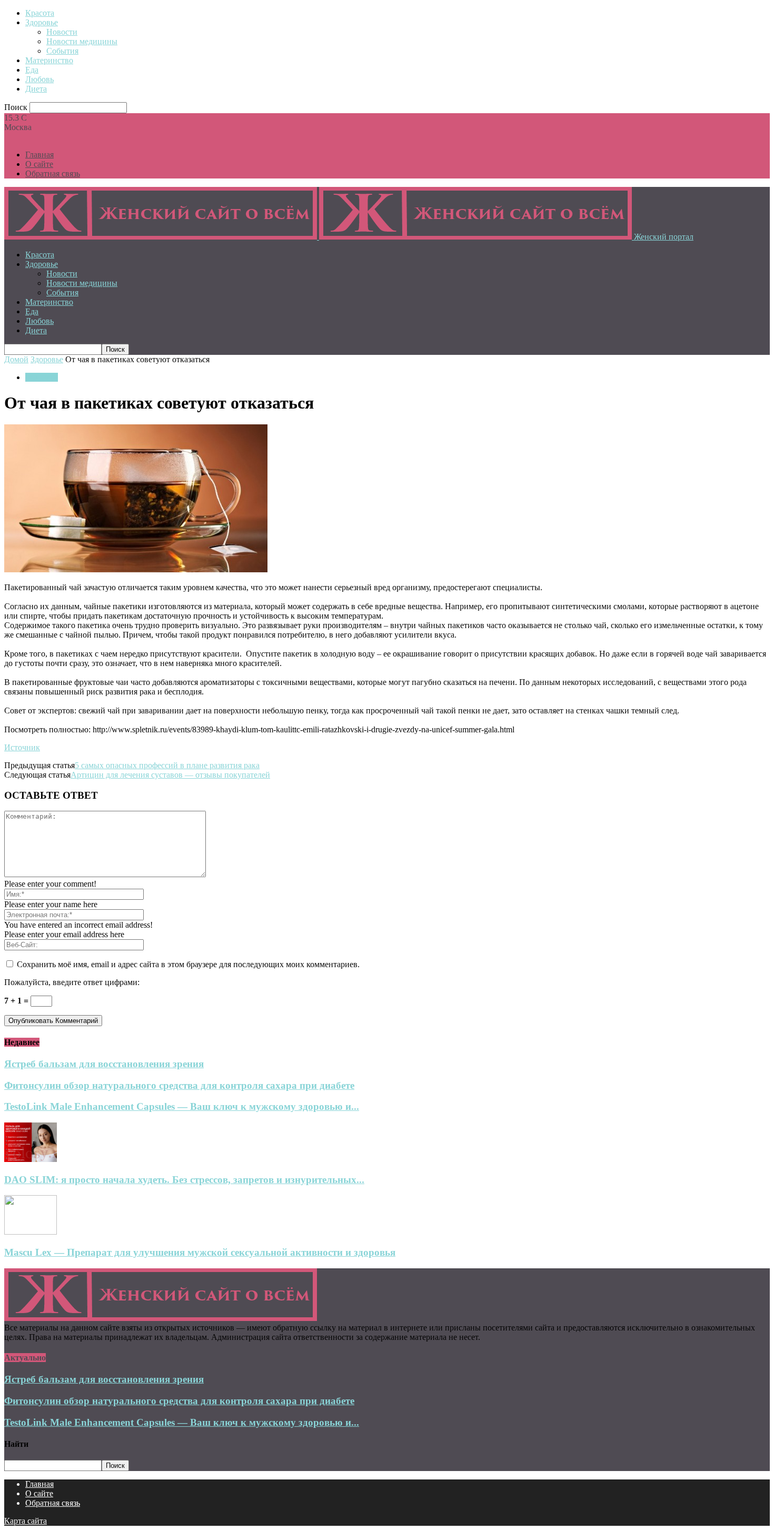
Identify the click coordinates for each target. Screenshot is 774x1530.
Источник (22, 747)
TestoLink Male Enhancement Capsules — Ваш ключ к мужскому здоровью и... (181, 1106)
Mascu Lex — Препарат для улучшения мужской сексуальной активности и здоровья (199, 1252)
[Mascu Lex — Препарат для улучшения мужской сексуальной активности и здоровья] (30, 1231)
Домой (16, 359)
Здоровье (41, 22)
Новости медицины (81, 41)
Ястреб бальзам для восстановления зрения (104, 1063)
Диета (36, 88)
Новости (61, 31)
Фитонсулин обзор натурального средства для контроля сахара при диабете (179, 1085)
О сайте (39, 164)
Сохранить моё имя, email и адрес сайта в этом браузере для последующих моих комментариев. (188, 964)
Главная (39, 154)
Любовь (39, 79)
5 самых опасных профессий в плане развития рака (167, 765)
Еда (31, 69)
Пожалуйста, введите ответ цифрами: (72, 982)
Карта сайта (25, 1520)
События (62, 50)
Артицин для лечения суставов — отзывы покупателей (170, 774)
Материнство (49, 60)
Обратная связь (52, 173)
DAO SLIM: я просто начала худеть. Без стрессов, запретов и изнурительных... (184, 1179)
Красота (39, 12)
